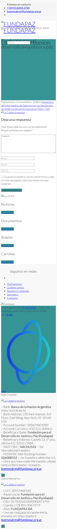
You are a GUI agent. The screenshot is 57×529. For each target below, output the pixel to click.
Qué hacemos (14, 284)
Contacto (12, 298)
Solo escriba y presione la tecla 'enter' (28, 27)
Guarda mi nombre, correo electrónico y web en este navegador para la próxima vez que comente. (27, 180)
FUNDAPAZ (29, 307)
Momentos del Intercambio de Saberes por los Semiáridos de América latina (27, 105)
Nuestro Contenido (18, 291)
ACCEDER (7, 212)
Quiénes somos (15, 287)
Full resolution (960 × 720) (35, 109)
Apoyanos (12, 294)
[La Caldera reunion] (13, 112)
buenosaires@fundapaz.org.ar (21, 519)
